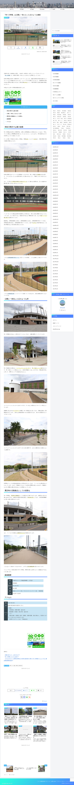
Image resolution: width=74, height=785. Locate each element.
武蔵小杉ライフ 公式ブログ (11, 655)
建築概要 (9, 119)
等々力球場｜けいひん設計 (11, 656)
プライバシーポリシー (61, 781)
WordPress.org (56, 329)
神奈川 (21, 665)
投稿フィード (56, 323)
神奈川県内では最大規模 (12, 110)
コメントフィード (57, 326)
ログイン (55, 320)
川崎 (17, 665)
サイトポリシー (69, 781)
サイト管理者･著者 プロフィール (44, 781)
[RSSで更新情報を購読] (29, 697)
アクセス (9, 121)
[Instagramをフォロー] (24, 697)
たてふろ (62, 307)
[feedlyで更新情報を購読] (27, 697)
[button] (40, 47)
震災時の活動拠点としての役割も (14, 116)
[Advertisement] (25, 63)
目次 (24, 107)
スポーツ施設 (13, 665)
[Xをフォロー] (21, 697)
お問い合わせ (53, 781)
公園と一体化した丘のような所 (14, 113)
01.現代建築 (7, 665)
